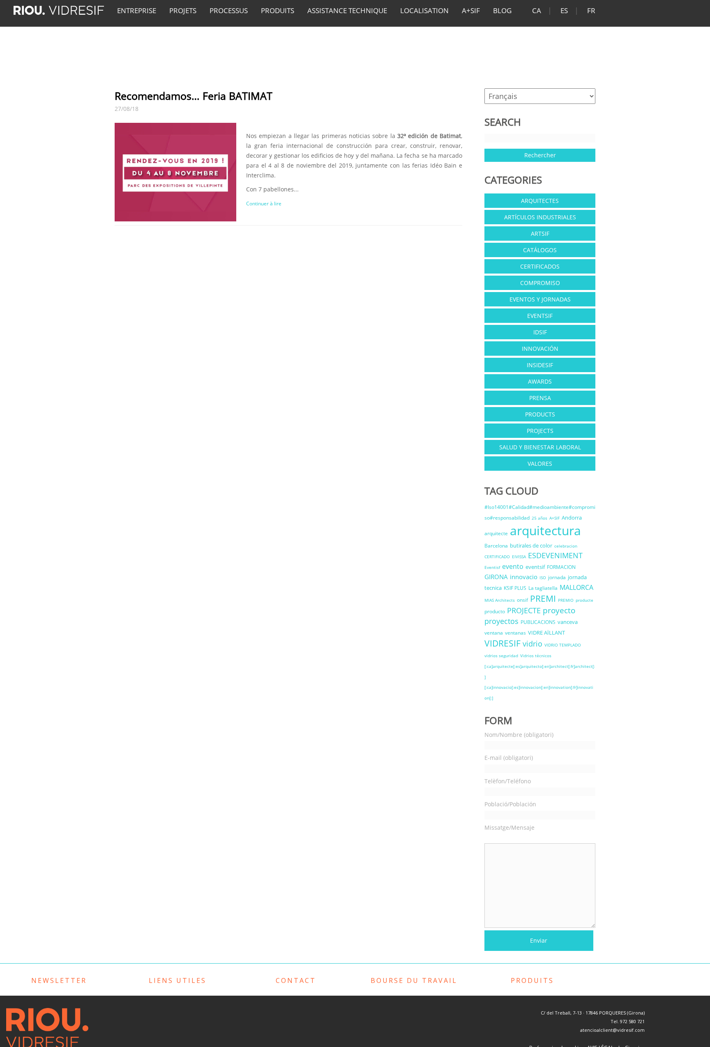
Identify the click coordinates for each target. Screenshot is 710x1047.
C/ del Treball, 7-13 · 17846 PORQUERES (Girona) (593, 1013)
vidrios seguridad (501, 655)
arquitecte (496, 533)
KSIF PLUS (515, 588)
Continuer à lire (263, 203)
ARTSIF (540, 233)
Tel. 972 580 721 (628, 1021)
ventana (493, 633)
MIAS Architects (499, 600)
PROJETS (182, 10)
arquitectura (545, 530)
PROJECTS (540, 431)
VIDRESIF (502, 643)
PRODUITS (277, 10)
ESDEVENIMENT (555, 555)
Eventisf (492, 567)
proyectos (501, 621)
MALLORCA (576, 587)
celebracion (565, 546)
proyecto (559, 610)
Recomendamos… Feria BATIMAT (193, 96)
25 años (539, 518)
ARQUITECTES (540, 201)
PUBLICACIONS (538, 622)
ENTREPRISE (136, 10)
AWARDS (540, 381)
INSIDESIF (540, 365)
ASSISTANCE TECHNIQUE (347, 10)
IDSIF (540, 332)
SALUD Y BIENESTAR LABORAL (540, 447)
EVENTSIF (540, 316)
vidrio (532, 644)
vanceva (568, 622)
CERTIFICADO (497, 556)
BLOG (502, 10)
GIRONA (496, 577)
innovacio (523, 577)
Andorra (572, 517)
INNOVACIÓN (540, 348)
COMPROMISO (540, 283)
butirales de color (531, 545)
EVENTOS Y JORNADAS (540, 299)
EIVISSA (519, 556)
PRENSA (540, 398)
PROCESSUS (229, 10)
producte (584, 600)
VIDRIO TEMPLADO (562, 645)
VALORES (540, 463)
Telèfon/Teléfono (507, 781)
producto (494, 611)
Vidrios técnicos (535, 655)
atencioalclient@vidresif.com (612, 1030)
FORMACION (561, 567)
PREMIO (566, 600)
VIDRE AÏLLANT (546, 632)
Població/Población (510, 804)
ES (564, 10)
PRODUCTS (540, 414)
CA (536, 10)
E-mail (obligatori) (508, 758)
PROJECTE (524, 610)
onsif (522, 600)
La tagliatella (543, 588)
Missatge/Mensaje (509, 827)
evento (512, 566)
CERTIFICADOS (540, 266)
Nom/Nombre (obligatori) (518, 735)
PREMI (543, 598)
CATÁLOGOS (540, 250)
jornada (557, 577)
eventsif (535, 567)
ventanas (515, 633)
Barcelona (496, 546)
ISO (542, 577)
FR (591, 10)
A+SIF (471, 10)
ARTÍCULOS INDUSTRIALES (540, 217)
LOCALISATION (424, 10)
